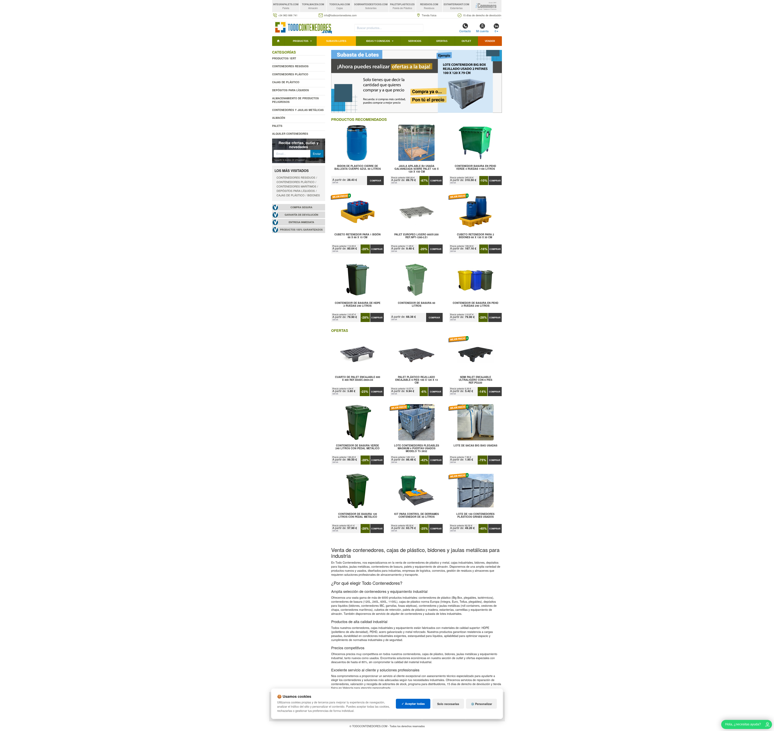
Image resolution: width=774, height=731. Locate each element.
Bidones (313, 195)
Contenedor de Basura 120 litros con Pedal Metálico (357, 516)
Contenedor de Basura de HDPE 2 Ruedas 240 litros (357, 304)
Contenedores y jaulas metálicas (298, 110)
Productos (300, 41)
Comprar (375, 180)
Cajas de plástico (285, 82)
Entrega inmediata (301, 222)
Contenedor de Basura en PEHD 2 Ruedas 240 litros (475, 304)
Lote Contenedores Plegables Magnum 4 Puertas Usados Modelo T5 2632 (416, 448)
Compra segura (301, 207)
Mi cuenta (482, 31)
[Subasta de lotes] (416, 81)
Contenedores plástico (290, 74)
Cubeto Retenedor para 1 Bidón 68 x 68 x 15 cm (357, 236)
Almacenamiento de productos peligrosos (295, 100)
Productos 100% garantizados (301, 229)
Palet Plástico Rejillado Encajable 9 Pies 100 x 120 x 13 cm (416, 380)
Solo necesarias (448, 704)
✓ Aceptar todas (413, 703)
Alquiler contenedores (290, 134)
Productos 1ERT (284, 58)
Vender (490, 41)
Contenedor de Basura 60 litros (416, 304)
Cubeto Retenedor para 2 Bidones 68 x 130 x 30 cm (475, 236)
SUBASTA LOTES (336, 41)
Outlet (466, 41)
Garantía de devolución (301, 214)
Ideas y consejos (378, 41)
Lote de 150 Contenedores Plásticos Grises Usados (475, 516)
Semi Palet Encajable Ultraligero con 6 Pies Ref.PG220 (475, 380)
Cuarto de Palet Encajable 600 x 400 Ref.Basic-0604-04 (357, 379)
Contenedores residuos (290, 66)
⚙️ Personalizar (481, 704)
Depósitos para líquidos (290, 90)
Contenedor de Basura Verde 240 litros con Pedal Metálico (357, 447)
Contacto (465, 31)
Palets (277, 126)
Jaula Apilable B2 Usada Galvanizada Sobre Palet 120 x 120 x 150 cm (416, 169)
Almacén (278, 118)
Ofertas (441, 41)
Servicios (414, 41)
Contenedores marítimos (296, 186)
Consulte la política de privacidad (289, 159)
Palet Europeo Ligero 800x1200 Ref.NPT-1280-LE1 (416, 236)
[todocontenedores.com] (303, 27)
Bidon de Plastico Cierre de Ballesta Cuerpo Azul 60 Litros (357, 168)
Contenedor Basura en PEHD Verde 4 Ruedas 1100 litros (475, 168)
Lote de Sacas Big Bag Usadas (475, 445)
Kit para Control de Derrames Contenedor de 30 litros (416, 516)
